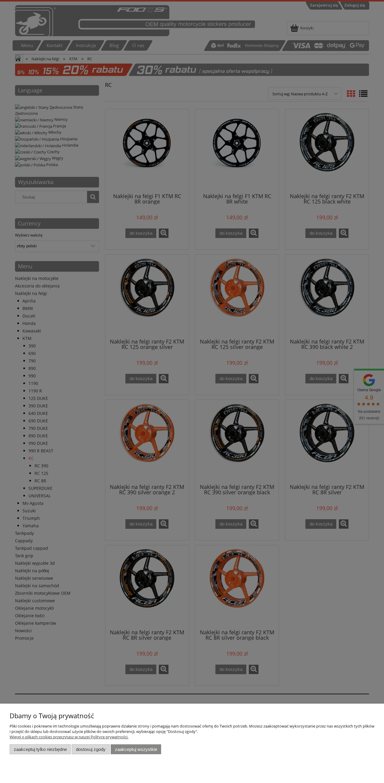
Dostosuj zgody (91, 749)
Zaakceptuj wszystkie (136, 749)
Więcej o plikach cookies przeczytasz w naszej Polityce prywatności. (69, 737)
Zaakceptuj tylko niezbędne (40, 749)
